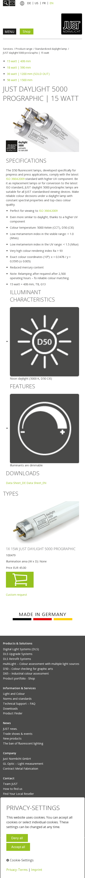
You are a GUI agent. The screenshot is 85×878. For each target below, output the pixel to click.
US (36, 3)
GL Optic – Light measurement (23, 763)
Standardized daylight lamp (51, 49)
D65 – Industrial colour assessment (26, 673)
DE (29, 3)
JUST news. (10, 729)
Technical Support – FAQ (19, 703)
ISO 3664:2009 (15, 179)
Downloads (10, 708)
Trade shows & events (17, 734)
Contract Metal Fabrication (20, 768)
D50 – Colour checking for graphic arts (28, 669)
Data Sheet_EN (36, 483)
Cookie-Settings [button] (21, 860)
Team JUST (10, 784)
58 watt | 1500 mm (19, 80)
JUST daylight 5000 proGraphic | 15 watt (26, 52)
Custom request (16, 594)
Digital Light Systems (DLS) (21, 649)
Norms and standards (17, 698)
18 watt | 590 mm (19, 67)
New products (12, 738)
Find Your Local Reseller (18, 794)
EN (51, 3)
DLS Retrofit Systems (17, 659)
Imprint (36, 870)
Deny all (17, 838)
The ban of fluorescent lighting (23, 743)
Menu (9, 32)
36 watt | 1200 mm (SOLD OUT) (28, 74)
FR (44, 3)
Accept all (18, 847)
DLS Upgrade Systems (17, 654)
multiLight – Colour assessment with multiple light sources (41, 664)
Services (8, 49)
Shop (26, 31)
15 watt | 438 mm (19, 61)
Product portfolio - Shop (19, 678)
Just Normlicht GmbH (17, 759)
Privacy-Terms (17, 870)
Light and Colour (14, 694)
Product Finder (12, 713)
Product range (24, 49)
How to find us (12, 789)
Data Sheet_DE (16, 483)
